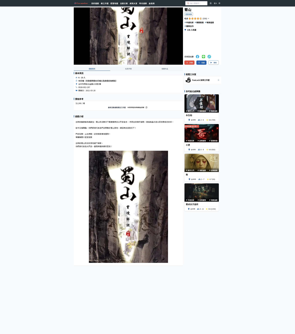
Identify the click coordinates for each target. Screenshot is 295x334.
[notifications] (210, 3)
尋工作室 (105, 3)
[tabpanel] (128, 170)
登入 (215, 3)
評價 (191, 62)
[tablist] (128, 69)
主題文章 (124, 3)
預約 (215, 62)
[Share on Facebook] (197, 57)
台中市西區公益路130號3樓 (89, 84)
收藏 (203, 62)
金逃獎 (152, 3)
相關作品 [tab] (165, 69)
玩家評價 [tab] (128, 69)
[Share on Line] (203, 57)
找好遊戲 (95, 3)
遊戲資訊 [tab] (92, 69)
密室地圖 (114, 3)
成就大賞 (133, 3)
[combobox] (196, 3)
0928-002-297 (84, 87)
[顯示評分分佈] (208, 18)
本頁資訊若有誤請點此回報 (136, 107)
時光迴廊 (143, 3)
